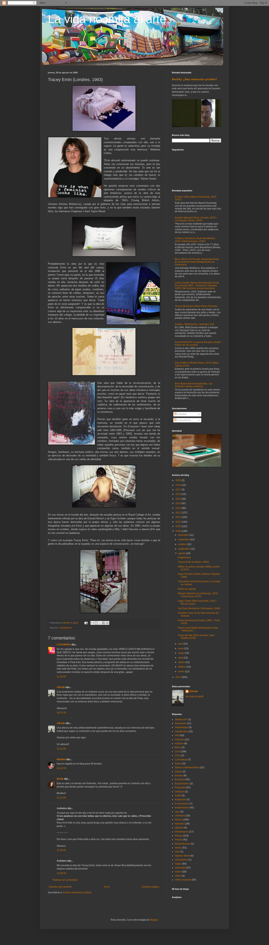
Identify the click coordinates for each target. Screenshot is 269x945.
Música (179, 819)
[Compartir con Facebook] (104, 623)
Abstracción (181, 719)
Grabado (179, 791)
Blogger (154, 919)
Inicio (107, 886)
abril (181, 657)
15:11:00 (61, 748)
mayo (181, 653)
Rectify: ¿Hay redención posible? (194, 79)
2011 (178, 517)
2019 (178, 485)
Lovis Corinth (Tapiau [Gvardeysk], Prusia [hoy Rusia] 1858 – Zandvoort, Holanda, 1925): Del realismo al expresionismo (197, 285)
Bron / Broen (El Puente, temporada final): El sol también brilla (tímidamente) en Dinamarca (197, 262)
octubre (182, 544)
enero (181, 671)
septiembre (184, 548)
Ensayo (179, 775)
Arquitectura (181, 731)
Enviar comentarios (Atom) (77, 892)
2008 (178, 531)
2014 (178, 503)
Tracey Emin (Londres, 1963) (193, 562)
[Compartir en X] (100, 623)
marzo (182, 662)
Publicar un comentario (65, 880)
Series (178, 847)
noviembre (184, 539)
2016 (178, 494)
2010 (178, 521)
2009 (178, 526)
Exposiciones (182, 783)
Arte (177, 735)
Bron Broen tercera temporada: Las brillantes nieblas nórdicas (193, 385)
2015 (178, 498)
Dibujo (178, 771)
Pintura (179, 835)
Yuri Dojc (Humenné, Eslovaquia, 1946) (199, 608)
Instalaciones (65, 627)
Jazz (177, 811)
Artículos (179, 739)
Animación (180, 723)
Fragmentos (184, 557)
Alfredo (61, 687)
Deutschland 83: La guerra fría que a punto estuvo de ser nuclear (198, 343)
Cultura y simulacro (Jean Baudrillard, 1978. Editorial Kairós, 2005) (195, 239)
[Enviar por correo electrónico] (92, 623)
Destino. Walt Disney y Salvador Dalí (194, 324)
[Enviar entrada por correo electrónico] (85, 623)
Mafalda (61, 759)
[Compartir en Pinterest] (107, 623)
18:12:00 (61, 768)
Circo (178, 755)
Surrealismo (181, 859)
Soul (177, 851)
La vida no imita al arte (107, 19)
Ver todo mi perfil (194, 696)
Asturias (179, 743)
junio (181, 648)
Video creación (183, 879)
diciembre (183, 535)
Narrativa (180, 823)
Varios (178, 871)
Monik (60, 778)
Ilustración (180, 799)
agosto (182, 553)
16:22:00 (61, 712)
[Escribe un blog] (96, 623)
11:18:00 (61, 676)
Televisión (180, 867)
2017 (178, 489)
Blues (178, 747)
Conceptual (181, 759)
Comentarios (183, 420)
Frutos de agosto (187, 589)
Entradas (181, 414)
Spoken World (182, 855)
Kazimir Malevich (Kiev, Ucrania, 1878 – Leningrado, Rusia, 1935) (196, 219)
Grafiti (178, 795)
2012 (178, 512)
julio (180, 643)
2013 (178, 508)
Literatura (180, 815)
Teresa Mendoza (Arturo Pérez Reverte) (196, 306)
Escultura (180, 779)
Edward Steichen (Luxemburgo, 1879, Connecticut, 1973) (198, 595)
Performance (182, 831)
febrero (182, 666)
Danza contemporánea (187, 767)
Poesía (178, 839)
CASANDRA (64, 644)
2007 (178, 677)
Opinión (179, 827)
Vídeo (178, 875)
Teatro (178, 863)
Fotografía (180, 787)
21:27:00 (61, 797)
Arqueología (181, 727)
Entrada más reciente (60, 886)
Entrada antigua (150, 886)
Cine (177, 751)
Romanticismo (182, 843)
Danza (178, 763)
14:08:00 (61, 873)
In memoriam (182, 803)
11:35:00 (61, 850)
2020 (178, 480)
